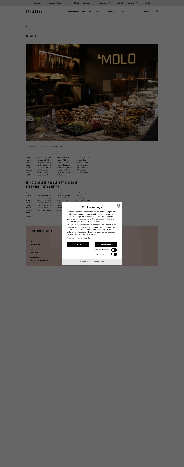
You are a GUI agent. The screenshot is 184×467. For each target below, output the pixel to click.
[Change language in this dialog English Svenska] (118, 205)
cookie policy (86, 238)
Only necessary (106, 244)
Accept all (78, 244)
